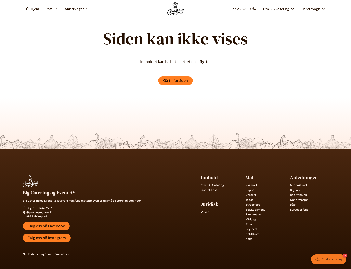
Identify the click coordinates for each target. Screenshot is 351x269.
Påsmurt (251, 185)
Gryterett (252, 229)
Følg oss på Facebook (46, 226)
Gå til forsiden (175, 80)
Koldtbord (253, 234)
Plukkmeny (253, 214)
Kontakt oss (209, 190)
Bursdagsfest (299, 209)
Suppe (250, 190)
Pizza (249, 224)
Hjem (35, 9)
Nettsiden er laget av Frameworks (46, 254)
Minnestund (298, 185)
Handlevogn (310, 9)
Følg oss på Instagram (47, 237)
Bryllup (295, 190)
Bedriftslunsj (299, 195)
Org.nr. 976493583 (39, 208)
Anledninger (74, 9)
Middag (251, 219)
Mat (49, 9)
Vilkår (205, 212)
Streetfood (253, 204)
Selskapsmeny (255, 209)
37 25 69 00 (242, 9)
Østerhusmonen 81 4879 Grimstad (39, 214)
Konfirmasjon (299, 200)
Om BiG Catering (276, 9)
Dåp (293, 204)
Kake (249, 239)
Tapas (250, 200)
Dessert (251, 195)
